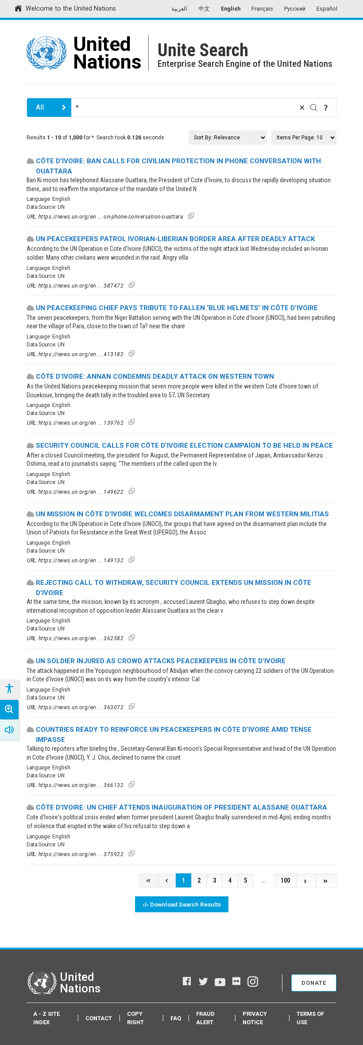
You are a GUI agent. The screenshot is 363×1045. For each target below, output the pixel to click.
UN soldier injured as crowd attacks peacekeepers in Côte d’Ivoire (161, 661)
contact (98, 1018)
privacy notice (255, 1018)
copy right (135, 1018)
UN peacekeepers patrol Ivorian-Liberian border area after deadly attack (175, 239)
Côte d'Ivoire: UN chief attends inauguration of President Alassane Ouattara (181, 807)
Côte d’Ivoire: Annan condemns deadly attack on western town (155, 376)
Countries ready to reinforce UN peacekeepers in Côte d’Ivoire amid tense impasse (174, 735)
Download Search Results (185, 904)
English (230, 8)
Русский (294, 8)
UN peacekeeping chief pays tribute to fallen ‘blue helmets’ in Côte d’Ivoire (177, 308)
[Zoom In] (9, 709)
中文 (204, 8)
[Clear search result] (301, 107)
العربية (179, 8)
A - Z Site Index (46, 1018)
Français (262, 8)
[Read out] (9, 730)
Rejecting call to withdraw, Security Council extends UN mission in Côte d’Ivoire (173, 588)
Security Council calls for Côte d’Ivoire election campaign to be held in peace (184, 446)
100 (285, 880)
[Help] (325, 107)
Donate (313, 983)
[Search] (313, 107)
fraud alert (205, 1018)
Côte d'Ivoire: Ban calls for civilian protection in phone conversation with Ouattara (178, 166)
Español (327, 8)
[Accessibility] (9, 689)
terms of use (310, 1018)
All (40, 107)
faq (175, 1018)
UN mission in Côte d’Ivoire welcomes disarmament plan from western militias (182, 514)
